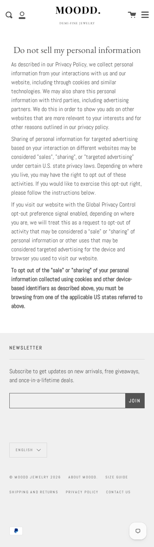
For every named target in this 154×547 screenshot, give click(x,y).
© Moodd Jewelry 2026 (35, 477)
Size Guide (116, 477)
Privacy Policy (82, 492)
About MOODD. (83, 477)
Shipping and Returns (33, 492)
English (25, 449)
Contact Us (118, 492)
